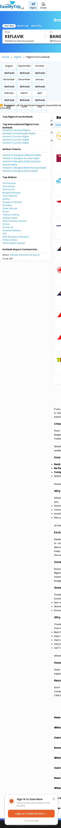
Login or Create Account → (31, 813)
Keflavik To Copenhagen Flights (19, 133)
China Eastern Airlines (14, 243)
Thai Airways (9, 183)
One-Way (9, 25)
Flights (17, 57)
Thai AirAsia (9, 186)
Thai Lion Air (9, 189)
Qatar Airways (10, 208)
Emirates (7, 205)
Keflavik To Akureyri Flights (16, 130)
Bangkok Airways (11, 192)
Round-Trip (22, 25)
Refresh (9, 73)
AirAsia (6, 198)
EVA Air (6, 224)
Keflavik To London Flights (16, 136)
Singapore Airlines (12, 202)
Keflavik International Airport (25, 254)
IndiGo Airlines (10, 239)
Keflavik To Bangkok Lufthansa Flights (22, 155)
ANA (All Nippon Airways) (16, 236)
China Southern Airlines (15, 220)
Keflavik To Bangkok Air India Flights (21, 158)
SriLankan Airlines (12, 230)
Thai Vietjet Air (10, 195)
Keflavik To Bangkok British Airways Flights (24, 167)
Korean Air (8, 227)
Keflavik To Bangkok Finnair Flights (20, 170)
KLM (4, 233)
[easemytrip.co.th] (12, 5)
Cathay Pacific (10, 217)
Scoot (6, 211)
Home (5, 57)
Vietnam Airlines (11, 214)
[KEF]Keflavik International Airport (19, 41)
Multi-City (36, 25)
